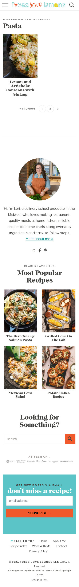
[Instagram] (33, 251)
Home (6, 19)
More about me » (40, 239)
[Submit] (70, 438)
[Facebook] (39, 251)
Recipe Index (18, 546)
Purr (45, 579)
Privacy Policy (38, 551)
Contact (61, 546)
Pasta (44, 19)
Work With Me (41, 546)
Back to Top (24, 541)
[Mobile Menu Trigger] (5, 7)
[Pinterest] (45, 251)
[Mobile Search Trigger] (71, 7)
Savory (32, 19)
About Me (59, 541)
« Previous (27, 109)
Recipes (18, 19)
